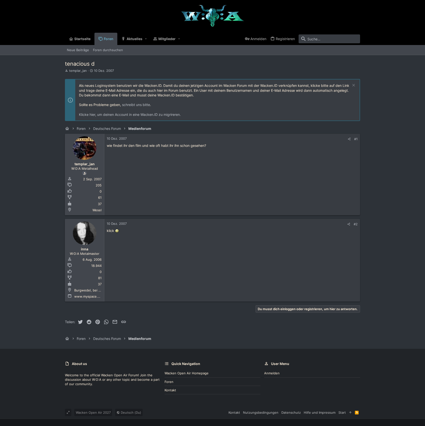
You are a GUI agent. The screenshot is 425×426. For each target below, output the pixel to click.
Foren (169, 382)
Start (342, 412)
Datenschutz (291, 412)
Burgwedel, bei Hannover (93, 290)
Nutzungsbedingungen (260, 412)
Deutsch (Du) (130, 412)
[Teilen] (349, 139)
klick (110, 230)
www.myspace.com (89, 296)
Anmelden (272, 373)
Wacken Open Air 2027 (93, 412)
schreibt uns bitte (136, 105)
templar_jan (78, 71)
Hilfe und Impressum (319, 412)
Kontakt (170, 390)
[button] (146, 39)
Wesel (97, 210)
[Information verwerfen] (353, 85)
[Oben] (350, 412)
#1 (356, 139)
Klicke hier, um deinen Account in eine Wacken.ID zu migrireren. (130, 114)
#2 (356, 224)
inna (84, 249)
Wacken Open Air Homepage (187, 373)
